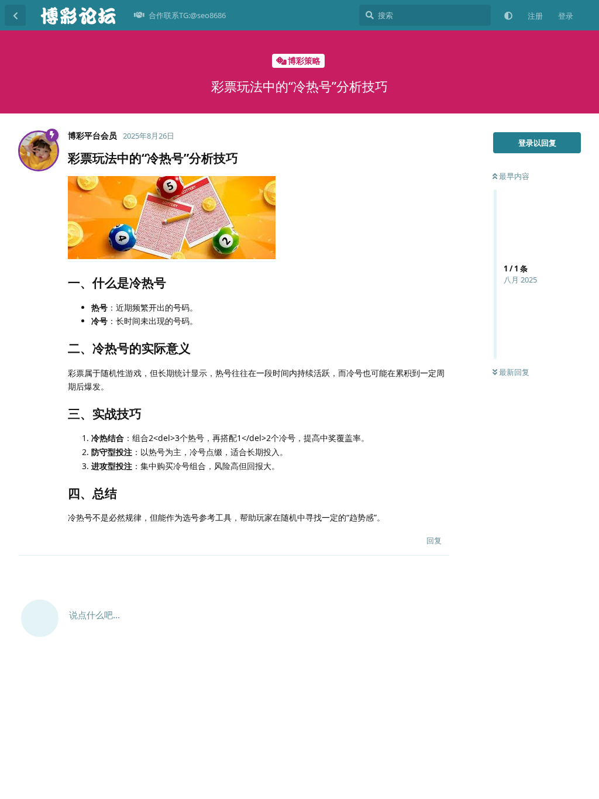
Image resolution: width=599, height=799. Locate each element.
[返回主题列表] (15, 15)
